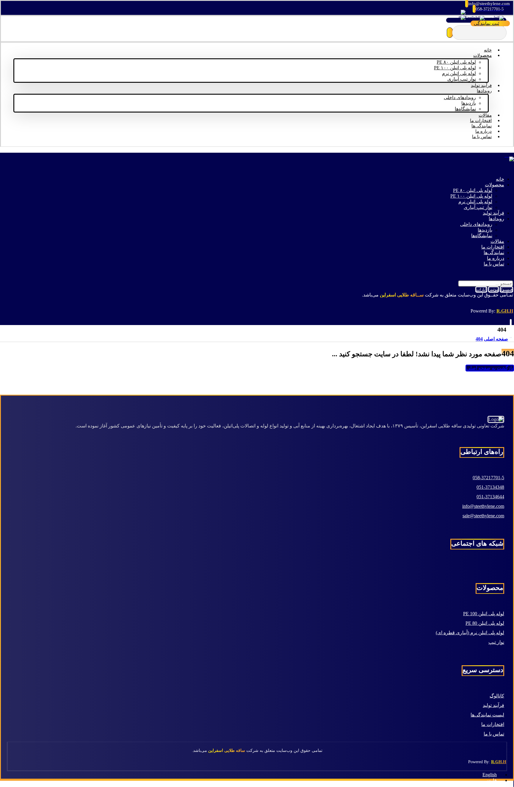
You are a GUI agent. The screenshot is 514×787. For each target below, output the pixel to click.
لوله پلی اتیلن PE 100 (483, 613)
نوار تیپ (496, 642)
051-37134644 (490, 496)
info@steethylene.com (483, 506)
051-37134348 (490, 487)
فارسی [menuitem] (490, 780)
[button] (449, 32)
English (471, 17)
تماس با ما (494, 733)
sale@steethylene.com (483, 515)
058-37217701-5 (488, 477)
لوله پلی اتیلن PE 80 (485, 623)
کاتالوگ (497, 695)
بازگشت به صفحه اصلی (489, 368)
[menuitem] (492, 774)
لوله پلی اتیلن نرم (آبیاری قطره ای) (470, 632)
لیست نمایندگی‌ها (487, 714)
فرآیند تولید (493, 705)
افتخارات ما (492, 724)
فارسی (491, 17)
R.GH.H (504, 310)
